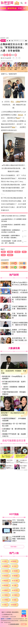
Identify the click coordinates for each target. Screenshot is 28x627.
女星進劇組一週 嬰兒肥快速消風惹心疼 (14, 430)
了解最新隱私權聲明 (14, 624)
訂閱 (12, 263)
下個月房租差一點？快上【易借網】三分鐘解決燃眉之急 (9, 461)
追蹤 (3, 267)
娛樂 (7, 38)
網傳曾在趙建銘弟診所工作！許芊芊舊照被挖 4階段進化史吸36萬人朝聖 (21, 456)
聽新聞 (3, 40)
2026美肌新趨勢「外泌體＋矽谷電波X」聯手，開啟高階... (11, 242)
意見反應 (13, 616)
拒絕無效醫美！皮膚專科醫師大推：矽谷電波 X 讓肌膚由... (10, 236)
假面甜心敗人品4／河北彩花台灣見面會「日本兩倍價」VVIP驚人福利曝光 (3, 68)
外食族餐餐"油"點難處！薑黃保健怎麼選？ (18, 539)
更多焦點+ (14, 546)
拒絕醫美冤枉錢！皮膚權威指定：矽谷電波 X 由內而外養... (11, 231)
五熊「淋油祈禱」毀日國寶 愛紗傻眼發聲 (19, 316)
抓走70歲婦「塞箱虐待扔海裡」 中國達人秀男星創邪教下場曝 (23, 467)
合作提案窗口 (6, 616)
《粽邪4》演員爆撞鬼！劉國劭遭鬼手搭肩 (13, 388)
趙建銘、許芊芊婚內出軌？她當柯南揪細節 (19, 332)
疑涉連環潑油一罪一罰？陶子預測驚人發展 (19, 340)
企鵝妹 (18, 101)
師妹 (13, 127)
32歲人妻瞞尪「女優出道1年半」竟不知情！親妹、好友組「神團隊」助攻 (17, 68)
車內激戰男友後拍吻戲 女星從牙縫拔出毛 (19, 299)
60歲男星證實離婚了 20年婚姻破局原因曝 (14, 419)
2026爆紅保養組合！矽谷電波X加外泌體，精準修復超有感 (23, 461)
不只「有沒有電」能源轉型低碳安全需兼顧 (18, 522)
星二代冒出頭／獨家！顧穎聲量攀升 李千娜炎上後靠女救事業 (6, 456)
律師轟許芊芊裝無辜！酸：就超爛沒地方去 (14, 435)
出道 (18, 118)
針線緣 (3, 8)
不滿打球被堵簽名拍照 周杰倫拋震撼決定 (14, 393)
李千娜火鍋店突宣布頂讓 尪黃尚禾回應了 (14, 383)
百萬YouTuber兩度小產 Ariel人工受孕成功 (13, 216)
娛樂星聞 (2, 38)
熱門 (25, 8)
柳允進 (20, 115)
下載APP (4, 263)
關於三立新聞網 (6, 612)
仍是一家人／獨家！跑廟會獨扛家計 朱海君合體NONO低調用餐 (10, 68)
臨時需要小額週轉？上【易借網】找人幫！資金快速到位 (9, 467)
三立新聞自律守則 (7, 614)
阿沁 (12, 101)
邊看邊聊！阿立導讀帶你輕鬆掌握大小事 (18, 530)
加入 (21, 263)
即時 (20, 8)
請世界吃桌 (12, 8)
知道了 (24, 624)
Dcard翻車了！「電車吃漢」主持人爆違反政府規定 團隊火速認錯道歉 (24, 68)
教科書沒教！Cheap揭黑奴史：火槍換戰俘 (13, 377)
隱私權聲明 (15, 612)
